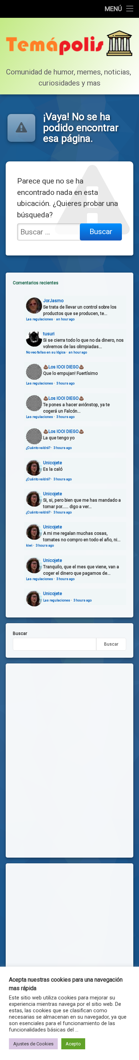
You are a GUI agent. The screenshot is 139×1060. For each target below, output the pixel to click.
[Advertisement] (69, 939)
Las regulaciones (39, 319)
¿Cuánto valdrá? (38, 448)
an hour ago (65, 319)
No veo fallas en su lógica (46, 352)
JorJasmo (53, 300)
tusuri (49, 333)
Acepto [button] (73, 1043)
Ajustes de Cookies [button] (33, 1043)
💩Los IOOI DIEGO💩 (63, 366)
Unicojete (52, 462)
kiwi (29, 545)
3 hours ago (65, 383)
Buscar (20, 633)
